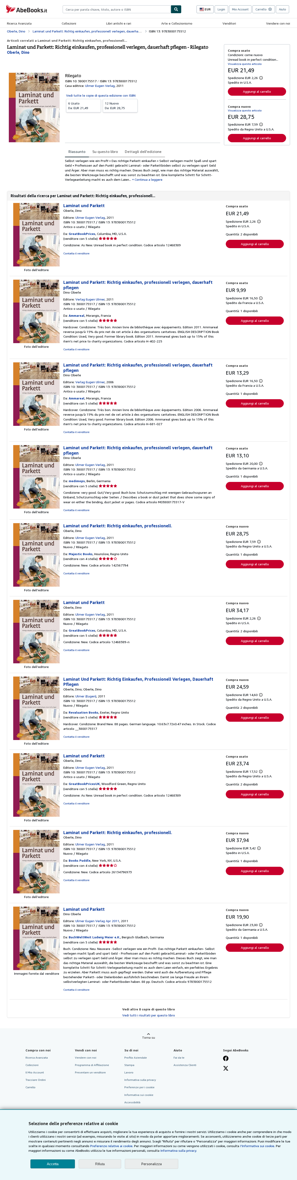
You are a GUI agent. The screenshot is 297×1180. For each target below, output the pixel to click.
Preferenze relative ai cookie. (111, 1146)
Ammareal (76, 315)
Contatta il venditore (76, 253)
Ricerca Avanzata (19, 23)
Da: (78, 105)
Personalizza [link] (151, 1164)
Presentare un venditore (90, 1072)
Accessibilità (132, 1102)
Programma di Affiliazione (92, 1065)
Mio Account (240, 9)
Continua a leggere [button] (148, 179)
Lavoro (128, 1072)
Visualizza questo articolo (245, 64)
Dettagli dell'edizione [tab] (143, 151)
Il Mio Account (35, 1072)
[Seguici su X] (226, 1068)
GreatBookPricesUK (84, 784)
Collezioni (69, 23)
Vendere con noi (278, 23)
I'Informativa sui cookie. (257, 1146)
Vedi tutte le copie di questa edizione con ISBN (101, 95)
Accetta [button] (52, 1164)
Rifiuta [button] (100, 1164)
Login (221, 9)
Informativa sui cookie (138, 1095)
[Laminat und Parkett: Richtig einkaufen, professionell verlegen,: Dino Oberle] (36, 342)
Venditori (229, 23)
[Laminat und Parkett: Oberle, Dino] (36, 265)
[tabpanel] (142, 170)
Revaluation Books (83, 712)
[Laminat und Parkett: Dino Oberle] (36, 969)
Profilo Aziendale (135, 1057)
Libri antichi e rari (118, 23)
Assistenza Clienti (185, 1065)
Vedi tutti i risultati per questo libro (148, 1015)
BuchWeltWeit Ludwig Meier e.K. (94, 937)
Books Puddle (79, 860)
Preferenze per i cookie (139, 1087)
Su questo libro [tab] (105, 151)
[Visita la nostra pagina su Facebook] (226, 1058)
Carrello (31, 1087)
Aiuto (282, 9)
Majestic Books (81, 554)
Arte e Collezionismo (176, 23)
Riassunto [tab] (76, 151)
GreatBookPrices (82, 234)
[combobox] (117, 9)
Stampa (129, 1065)
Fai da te (179, 1057)
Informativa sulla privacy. (178, 1150)
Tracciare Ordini (36, 1080)
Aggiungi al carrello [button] (257, 91)
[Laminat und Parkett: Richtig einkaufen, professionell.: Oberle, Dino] (36, 585)
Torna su (148, 1037)
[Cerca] (176, 9)
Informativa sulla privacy (140, 1080)
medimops (77, 481)
